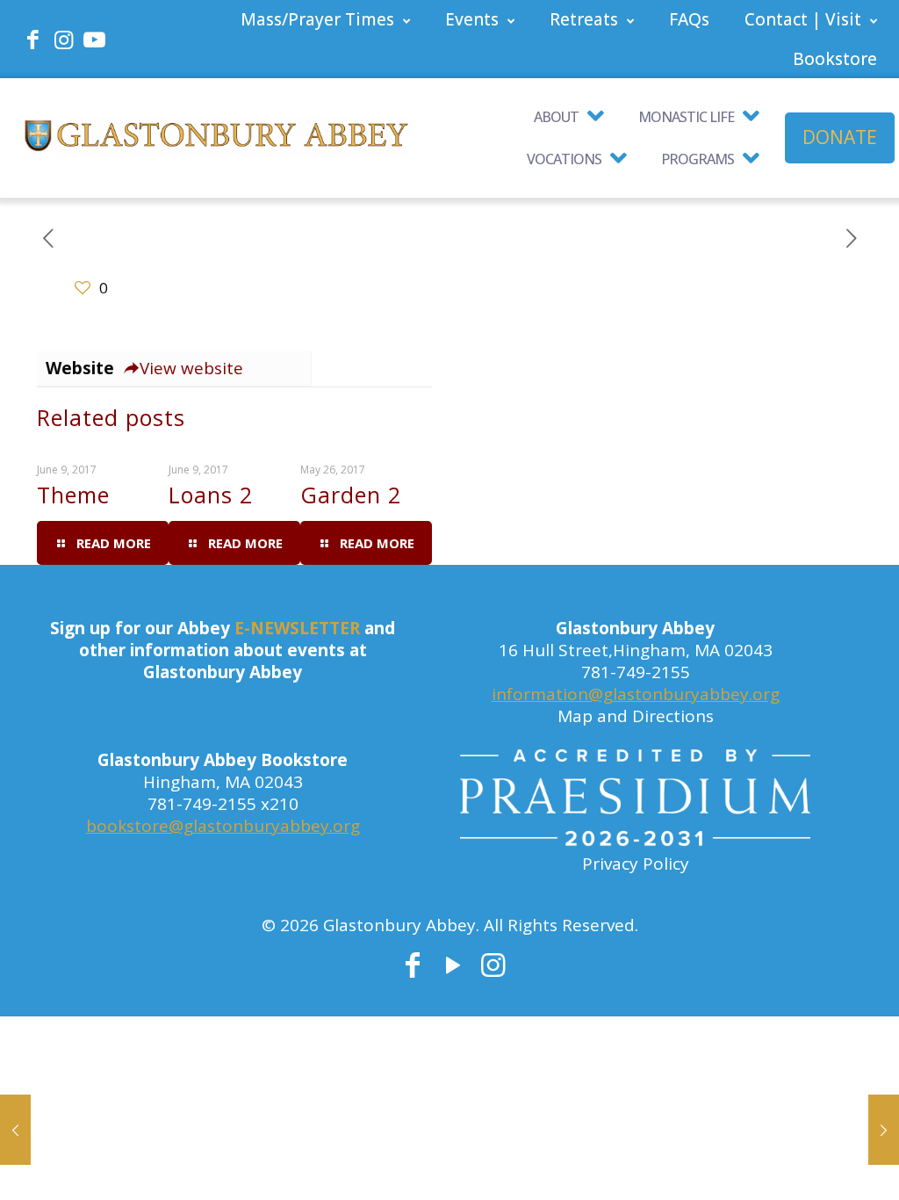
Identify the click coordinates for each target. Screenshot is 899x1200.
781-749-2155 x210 (222, 803)
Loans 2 (211, 495)
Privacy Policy (635, 863)
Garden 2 (350, 495)
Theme (73, 495)
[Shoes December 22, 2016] (883, 1130)
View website (191, 368)
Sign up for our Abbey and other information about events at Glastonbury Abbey (222, 650)
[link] (635, 801)
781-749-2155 (635, 672)
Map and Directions (635, 716)
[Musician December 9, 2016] (15, 1130)
